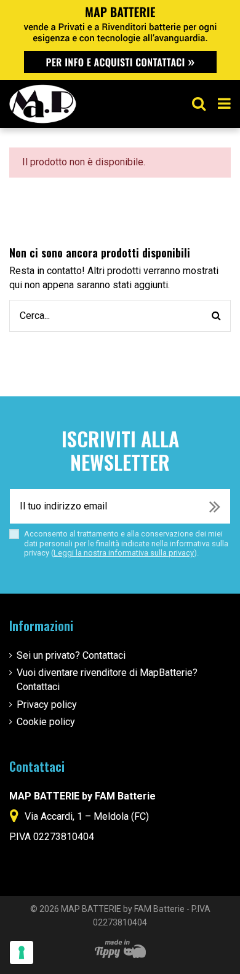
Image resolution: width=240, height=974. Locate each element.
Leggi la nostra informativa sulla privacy (124, 552)
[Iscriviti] (214, 506)
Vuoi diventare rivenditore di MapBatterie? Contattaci (107, 679)
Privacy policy (47, 704)
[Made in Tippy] (120, 949)
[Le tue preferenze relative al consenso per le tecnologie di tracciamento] (21, 952)
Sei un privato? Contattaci (71, 655)
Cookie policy (46, 722)
